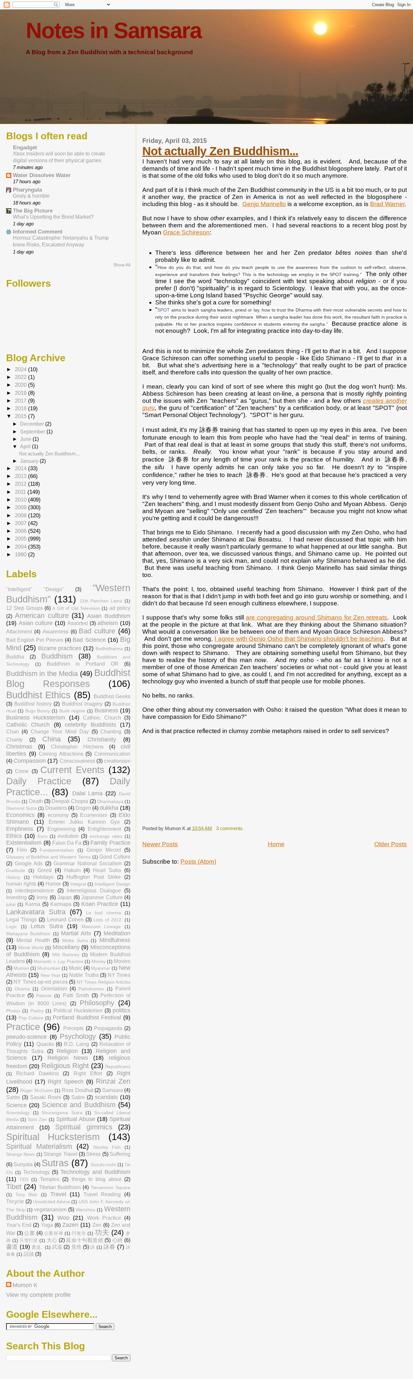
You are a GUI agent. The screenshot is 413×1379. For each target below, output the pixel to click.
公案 (29, 1233)
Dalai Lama (87, 793)
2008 (21, 515)
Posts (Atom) (198, 861)
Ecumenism (93, 815)
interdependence (34, 890)
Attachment (19, 631)
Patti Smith (76, 995)
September (33, 431)
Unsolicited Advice (51, 1201)
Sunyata (23, 1164)
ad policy (119, 608)
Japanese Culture (102, 897)
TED (23, 1179)
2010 (21, 500)
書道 (12, 1247)
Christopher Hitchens (77, 746)
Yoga (47, 1225)
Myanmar (100, 968)
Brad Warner (387, 204)
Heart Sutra (107, 870)
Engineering (61, 829)
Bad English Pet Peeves (34, 640)
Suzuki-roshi (103, 1164)
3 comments (229, 828)
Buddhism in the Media (42, 674)
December (32, 424)
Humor (53, 884)
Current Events (72, 770)
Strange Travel (60, 1154)
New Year (50, 975)
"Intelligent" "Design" (35, 589)
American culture (42, 615)
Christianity (101, 739)
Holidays (43, 877)
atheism (107, 623)
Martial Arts (76, 933)
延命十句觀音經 (84, 1240)
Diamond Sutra (21, 808)
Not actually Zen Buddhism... (220, 151)
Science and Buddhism (79, 1105)
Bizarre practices (60, 648)
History (13, 877)
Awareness (55, 631)
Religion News (67, 1058)
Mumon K (25, 1285)
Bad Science (89, 640)
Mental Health (33, 940)
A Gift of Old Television (76, 608)
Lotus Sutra (47, 926)
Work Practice (104, 1218)
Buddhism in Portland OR (83, 664)
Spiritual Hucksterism (53, 1137)
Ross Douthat (77, 1090)
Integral (78, 884)
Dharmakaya (110, 801)
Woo (63, 1218)
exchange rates (106, 836)
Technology (36, 1172)
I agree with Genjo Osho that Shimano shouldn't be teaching (299, 638)
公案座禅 (53, 1233)
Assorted (77, 623)
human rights (21, 884)
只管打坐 (28, 1240)
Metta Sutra (75, 940)
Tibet (13, 1187)
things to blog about (96, 1179)
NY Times (119, 975)
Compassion (30, 761)
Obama (22, 988)
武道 (57, 1247)
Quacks (45, 1044)
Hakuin (72, 870)
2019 (21, 393)
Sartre (13, 1097)
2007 (21, 523)
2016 (21, 408)
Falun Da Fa (66, 843)
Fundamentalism (57, 850)
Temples (49, 1179)
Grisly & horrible (31, 196)
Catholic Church (28, 724)
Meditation (117, 933)
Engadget (25, 147)
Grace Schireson (186, 232)
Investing (16, 897)
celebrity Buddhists (90, 724)
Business (106, 710)
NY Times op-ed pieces (40, 982)
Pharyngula (27, 190)
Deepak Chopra (70, 801)
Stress (93, 1154)
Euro (42, 836)
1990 (21, 554)
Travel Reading (102, 1194)
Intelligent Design (112, 884)
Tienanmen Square (110, 1187)
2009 (21, 507)
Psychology (78, 1036)
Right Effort (88, 1073)
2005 (21, 539)
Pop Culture (31, 1017)
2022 (21, 377)
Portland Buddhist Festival (87, 1017)
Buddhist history (33, 704)
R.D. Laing (76, 1044)
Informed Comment (38, 232)
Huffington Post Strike (93, 877)
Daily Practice (38, 781)
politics (121, 1010)
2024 (21, 369)
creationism (117, 761)
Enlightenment (104, 829)
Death (36, 801)
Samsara (112, 1090)
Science (16, 1105)
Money (99, 961)
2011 (21, 492)
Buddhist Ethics (38, 695)
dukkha (109, 808)
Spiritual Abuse (75, 1119)
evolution (68, 836)
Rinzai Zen (113, 1081)
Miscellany (66, 947)
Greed (44, 870)
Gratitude (15, 870)
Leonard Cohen (65, 919)
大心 (52, 1240)
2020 (21, 385)
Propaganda (108, 1028)
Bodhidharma (109, 648)
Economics (20, 815)
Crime (22, 771)
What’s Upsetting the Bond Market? (53, 217)
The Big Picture (33, 211)
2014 (21, 468)
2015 (21, 416)
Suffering (120, 1154)
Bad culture (97, 631)
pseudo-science (26, 1037)
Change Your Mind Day (60, 731)
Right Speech (66, 1081)
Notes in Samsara (113, 30)
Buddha (15, 657)
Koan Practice (99, 904)
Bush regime (72, 710)
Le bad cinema (103, 912)
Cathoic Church (102, 717)
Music (75, 968)
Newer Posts (160, 844)
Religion (67, 1051)
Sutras (55, 1163)
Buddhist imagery (82, 704)
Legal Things (21, 919)
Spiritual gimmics (83, 1127)
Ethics (14, 836)
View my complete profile (38, 1295)
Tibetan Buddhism (60, 1187)
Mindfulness (114, 940)
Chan (12, 731)
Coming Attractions (61, 754)
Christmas (19, 746)
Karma (32, 904)
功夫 (102, 1232)
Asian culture (36, 623)
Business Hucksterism (35, 717)
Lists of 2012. (108, 919)
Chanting (110, 731)
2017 (21, 401)
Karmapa (60, 904)
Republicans (117, 1066)
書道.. (37, 1247)
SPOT (163, 310)
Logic (11, 926)
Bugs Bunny (37, 710)
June (26, 439)
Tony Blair (26, 1194)
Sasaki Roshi (45, 1097)
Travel (58, 1194)
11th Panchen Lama (101, 600)
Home (276, 844)
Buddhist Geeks (112, 696)
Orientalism (54, 988)
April (26, 446)
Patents (44, 995)
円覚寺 (79, 1233)
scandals (106, 1097)
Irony (42, 897)
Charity (14, 739)
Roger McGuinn (36, 1090)
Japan (64, 897)
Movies (122, 961)
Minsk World (31, 947)
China (51, 739)
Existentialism (24, 842)
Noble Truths (83, 975)
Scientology (18, 1112)
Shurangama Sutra (62, 1112)
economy (58, 815)
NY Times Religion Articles (103, 982)
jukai (10, 904)
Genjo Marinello (264, 204)
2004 (21, 547)
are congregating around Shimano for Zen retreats (316, 617)
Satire (78, 1097)
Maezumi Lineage (101, 926)
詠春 (109, 1247)
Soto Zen (37, 1119)
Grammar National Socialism (88, 863)
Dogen (83, 808)
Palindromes (91, 988)
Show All (121, 265)
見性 (76, 1247)
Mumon (21, 968)
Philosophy (97, 1003)
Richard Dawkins (37, 1073)
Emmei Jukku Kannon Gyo (84, 822)
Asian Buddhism (108, 616)
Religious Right (65, 1066)
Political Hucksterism (78, 1010)
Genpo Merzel (103, 850)
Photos (13, 1010)
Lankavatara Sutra (35, 912)
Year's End (18, 1225)
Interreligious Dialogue (94, 890)
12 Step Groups (24, 608)
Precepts (73, 1028)
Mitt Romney (65, 954)
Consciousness (77, 761)
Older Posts (390, 844)
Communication (112, 754)
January (30, 461)
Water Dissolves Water (42, 175)
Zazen (70, 1225)
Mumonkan (48, 968)
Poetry (37, 1010)
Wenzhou (85, 1209)
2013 (21, 476)
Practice (23, 1027)
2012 (21, 484)
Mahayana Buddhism (28, 933)
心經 (117, 1240)
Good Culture (114, 856)
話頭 (29, 1254)
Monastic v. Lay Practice (58, 961)
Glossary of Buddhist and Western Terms (48, 856)
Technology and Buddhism (95, 1172)
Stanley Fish (107, 1147)
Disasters (56, 808)
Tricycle (15, 1201)
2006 (21, 531)
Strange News (20, 1154)
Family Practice (110, 842)
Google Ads (29, 863)
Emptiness (19, 829)
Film (22, 850)
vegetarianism (50, 1209)
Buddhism (57, 656)
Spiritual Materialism (39, 1146)
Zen (96, 1225)
